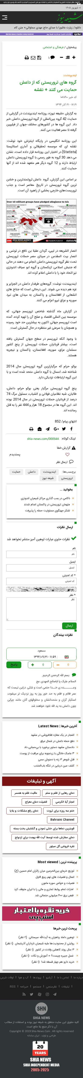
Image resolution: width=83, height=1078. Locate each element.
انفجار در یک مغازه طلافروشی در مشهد (52, 735)
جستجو (37, 986)
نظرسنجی (51, 986)
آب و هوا (23, 977)
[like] (41, 455)
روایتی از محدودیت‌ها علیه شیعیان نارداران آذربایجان (39, 943)
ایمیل (72, 562)
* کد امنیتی (69, 575)
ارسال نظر (62, 462)
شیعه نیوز (48, 478)
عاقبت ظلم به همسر (26, 793)
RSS (13, 986)
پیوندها (37, 977)
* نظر (72, 595)
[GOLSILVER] (41, 913)
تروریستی (67, 478)
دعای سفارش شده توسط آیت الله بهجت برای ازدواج (44, 837)
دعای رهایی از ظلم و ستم (60, 793)
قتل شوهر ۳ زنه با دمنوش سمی (56, 759)
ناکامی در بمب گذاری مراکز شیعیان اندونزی (45, 498)
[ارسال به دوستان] (33, 57)
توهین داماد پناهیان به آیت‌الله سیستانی (46, 937)
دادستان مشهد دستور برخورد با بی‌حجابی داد (49, 747)
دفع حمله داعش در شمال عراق (57, 741)
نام (74, 548)
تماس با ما (63, 977)
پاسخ (14, 664)
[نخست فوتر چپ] (41, 1056)
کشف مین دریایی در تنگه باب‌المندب (54, 765)
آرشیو (49, 977)
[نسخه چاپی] (27, 57)
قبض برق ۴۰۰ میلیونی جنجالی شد (54, 895)
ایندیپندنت (49, 472)
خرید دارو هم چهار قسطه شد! (53, 962)
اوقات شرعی (7, 977)
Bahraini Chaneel (62, 819)
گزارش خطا (63, 448)
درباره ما (78, 977)
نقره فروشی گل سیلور (61, 846)
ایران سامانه (33, 1036)
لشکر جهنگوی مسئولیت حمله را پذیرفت (47, 510)
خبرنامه (24, 986)
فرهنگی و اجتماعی (53, 47)
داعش (32, 472)
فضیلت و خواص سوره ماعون (58, 883)
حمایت (16, 472)
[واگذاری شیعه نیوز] (41, 33)
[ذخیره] (39, 57)
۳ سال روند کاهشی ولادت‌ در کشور (50, 949)
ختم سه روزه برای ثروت (60, 811)
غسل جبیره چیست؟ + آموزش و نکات (47, 956)
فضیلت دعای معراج (36, 802)
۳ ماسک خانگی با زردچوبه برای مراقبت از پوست (47, 753)
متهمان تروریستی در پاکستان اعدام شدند (47, 504)
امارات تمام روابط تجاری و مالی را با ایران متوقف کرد (44, 889)
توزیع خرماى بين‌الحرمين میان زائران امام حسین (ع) (44, 871)
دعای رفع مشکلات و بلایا (24, 811)
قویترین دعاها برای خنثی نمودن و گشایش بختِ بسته (43, 828)
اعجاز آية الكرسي (65, 802)
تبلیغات (66, 986)
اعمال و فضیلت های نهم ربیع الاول (55, 877)
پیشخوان (71, 47)
